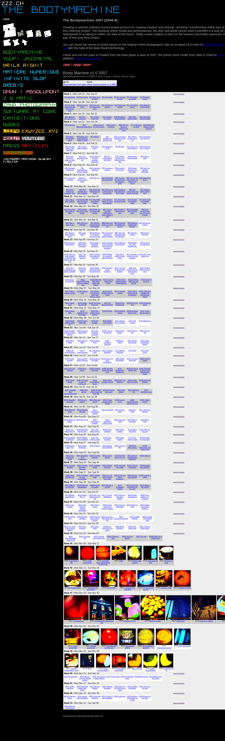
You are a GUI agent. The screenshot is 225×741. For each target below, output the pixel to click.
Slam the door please (70, 707)
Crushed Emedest (108, 351)
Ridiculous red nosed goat (145, 448)
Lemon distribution (107, 496)
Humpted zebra (147, 304)
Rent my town (71, 410)
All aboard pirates (107, 304)
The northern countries (95, 332)
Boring (96, 136)
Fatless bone (96, 341)
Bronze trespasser (91, 647)
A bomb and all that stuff (148, 518)
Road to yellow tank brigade (132, 224)
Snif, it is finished (121, 381)
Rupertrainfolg (78, 621)
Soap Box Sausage (95, 169)
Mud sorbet (70, 341)
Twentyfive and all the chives (95, 201)
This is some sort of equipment (132, 293)
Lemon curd (121, 401)
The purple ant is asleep (94, 313)
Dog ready (121, 341)
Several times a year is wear (145, 269)
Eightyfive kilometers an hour (95, 191)
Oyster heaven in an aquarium (132, 170)
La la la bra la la (112, 126)
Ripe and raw (137, 668)
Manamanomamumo (84, 127)
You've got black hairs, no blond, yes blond (132, 180)
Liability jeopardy (136, 517)
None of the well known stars (120, 688)
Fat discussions (132, 446)
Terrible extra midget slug (145, 191)
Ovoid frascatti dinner (103, 669)
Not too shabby (96, 687)
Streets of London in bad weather (132, 256)
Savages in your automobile (83, 477)
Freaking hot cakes (120, 466)
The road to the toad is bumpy (70, 528)
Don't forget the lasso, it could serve (70, 159)
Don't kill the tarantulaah (120, 669)
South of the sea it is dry (98, 126)
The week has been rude (120, 200)
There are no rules (137, 126)
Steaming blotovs (146, 381)
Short (89, 668)
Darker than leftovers (107, 446)
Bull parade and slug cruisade (82, 191)
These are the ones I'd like (107, 401)
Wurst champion (120, 527)
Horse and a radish (96, 98)
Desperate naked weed (107, 422)
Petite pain (181, 621)
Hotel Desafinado (69, 476)
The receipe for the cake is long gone (132, 270)
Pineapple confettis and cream (120, 224)
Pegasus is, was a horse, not (83, 382)
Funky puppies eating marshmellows (121, 281)
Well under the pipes (157, 677)
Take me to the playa (145, 106)
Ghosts (109, 311)
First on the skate (133, 420)
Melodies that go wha (83, 430)
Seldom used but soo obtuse (133, 281)
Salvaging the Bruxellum (82, 314)
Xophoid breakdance (83, 486)
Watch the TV (83, 496)
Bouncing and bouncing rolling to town (82, 138)
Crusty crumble (70, 359)
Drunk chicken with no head (107, 293)
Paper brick (115, 676)
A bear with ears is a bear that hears (82, 201)
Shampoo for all (109, 147)
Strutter (97, 446)
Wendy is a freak (109, 486)
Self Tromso (133, 322)
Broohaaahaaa (75, 588)
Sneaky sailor (121, 410)
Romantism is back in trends (82, 171)
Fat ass (143, 536)
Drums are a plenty (146, 224)
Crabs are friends (82, 304)
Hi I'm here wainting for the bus (120, 138)
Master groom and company (145, 506)
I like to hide (146, 157)
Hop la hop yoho (83, 106)
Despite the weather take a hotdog (107, 256)
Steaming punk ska (71, 401)
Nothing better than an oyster (132, 698)
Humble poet (96, 476)
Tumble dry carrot (108, 118)
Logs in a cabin (147, 476)
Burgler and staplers (145, 466)
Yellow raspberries (73, 647)
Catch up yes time (83, 224)
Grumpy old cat (129, 621)
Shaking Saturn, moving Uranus (70, 332)
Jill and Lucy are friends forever (85, 678)
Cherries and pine (95, 369)
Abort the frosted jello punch (83, 688)
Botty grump (83, 97)
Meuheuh (147, 321)
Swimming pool (146, 392)
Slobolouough (82, 352)
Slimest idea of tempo (120, 322)
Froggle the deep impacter (83, 467)
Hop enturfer (82, 527)
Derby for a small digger (156, 537)
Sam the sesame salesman (145, 170)
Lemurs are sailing (129, 647)
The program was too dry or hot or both (145, 212)
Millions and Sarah (70, 486)
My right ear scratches (132, 157)
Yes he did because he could (107, 477)
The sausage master (82, 269)
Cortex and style (70, 687)
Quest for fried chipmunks (83, 457)
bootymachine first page (74, 84)
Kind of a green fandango (121, 477)
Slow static (109, 97)
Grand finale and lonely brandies (107, 506)
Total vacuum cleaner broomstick (82, 507)
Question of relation (71, 438)
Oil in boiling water (132, 118)
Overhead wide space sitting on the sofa (103, 562)
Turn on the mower (108, 331)
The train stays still (133, 359)
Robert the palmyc (109, 106)
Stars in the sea (83, 410)
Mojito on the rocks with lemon (95, 211)
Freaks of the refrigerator (92, 588)
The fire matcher (96, 456)
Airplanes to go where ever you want (94, 234)
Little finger (146, 351)
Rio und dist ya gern (121, 98)
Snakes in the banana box (120, 211)
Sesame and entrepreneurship (70, 392)
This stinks (84, 391)
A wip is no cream (206, 621)
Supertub (109, 410)
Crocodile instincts (96, 697)
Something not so (134, 106)
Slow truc (71, 125)
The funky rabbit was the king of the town (69, 107)
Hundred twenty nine (133, 312)
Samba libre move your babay (82, 211)
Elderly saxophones (70, 496)
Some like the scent (145, 312)
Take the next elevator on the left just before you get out (69, 257)
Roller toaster (120, 430)
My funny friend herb (133, 369)
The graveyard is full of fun (107, 158)
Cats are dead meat (83, 331)
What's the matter (145, 486)
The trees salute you (146, 255)
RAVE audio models (87, 58)
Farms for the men (146, 697)
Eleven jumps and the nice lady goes (94, 269)
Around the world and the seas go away (120, 180)
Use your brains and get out (94, 497)
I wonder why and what (129, 588)
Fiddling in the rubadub (82, 438)
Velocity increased (133, 466)
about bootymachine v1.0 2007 (101, 84)
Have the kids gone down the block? (97, 282)
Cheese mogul (121, 312)
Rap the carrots (133, 233)
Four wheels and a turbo (82, 179)
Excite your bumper (70, 280)
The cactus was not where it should (132, 191)
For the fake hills (83, 322)
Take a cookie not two (69, 292)
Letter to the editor (95, 359)
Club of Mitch (83, 341)
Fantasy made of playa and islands (107, 201)
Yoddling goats (96, 466)
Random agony (145, 98)
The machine (82, 118)
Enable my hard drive (145, 438)
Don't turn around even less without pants (95, 294)
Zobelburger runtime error (107, 139)
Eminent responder (120, 506)
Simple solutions (120, 351)
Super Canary (83, 401)
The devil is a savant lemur (99, 677)
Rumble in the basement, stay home (119, 191)
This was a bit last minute (120, 118)
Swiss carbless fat (87, 561)
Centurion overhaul (107, 343)
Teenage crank (122, 420)
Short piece (96, 147)
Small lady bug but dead (107, 179)
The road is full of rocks (145, 118)
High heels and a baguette (82, 244)
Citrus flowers (120, 438)
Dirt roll (147, 455)
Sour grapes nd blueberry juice (69, 191)
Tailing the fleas (133, 430)
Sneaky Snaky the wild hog (107, 370)
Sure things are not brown (107, 528)
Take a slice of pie (70, 224)
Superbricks (72, 676)
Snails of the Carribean (107, 697)
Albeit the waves (71, 420)
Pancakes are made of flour (70, 211)
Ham (134, 350)
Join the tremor (129, 537)
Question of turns (71, 466)
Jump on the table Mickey (120, 497)
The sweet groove (95, 430)
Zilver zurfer (96, 527)
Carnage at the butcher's (108, 269)
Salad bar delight (120, 359)
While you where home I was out (148, 126)
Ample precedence (132, 496)
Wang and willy (155, 621)
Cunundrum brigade (94, 422)
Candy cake (71, 304)
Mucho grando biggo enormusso (95, 224)
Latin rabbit (83, 233)
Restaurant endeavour (120, 371)
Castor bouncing (95, 118)
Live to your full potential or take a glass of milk (107, 213)
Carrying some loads (145, 527)
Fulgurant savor (72, 697)
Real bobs (83, 369)
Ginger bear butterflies (82, 697)
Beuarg (121, 146)
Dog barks (133, 410)
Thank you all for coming (145, 147)
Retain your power (132, 341)
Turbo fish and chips (132, 381)
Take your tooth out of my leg (107, 224)
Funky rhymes (70, 506)
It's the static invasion (82, 147)
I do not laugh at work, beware (119, 269)
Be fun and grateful (132, 476)
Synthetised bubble (94, 412)
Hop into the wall (146, 687)
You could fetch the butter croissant (70, 269)
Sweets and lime (184, 588)
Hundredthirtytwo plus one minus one (82, 283)
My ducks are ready (109, 391)
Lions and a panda (71, 179)
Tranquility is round (94, 383)
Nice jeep (84, 420)
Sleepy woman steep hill (132, 138)
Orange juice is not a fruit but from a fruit (119, 159)
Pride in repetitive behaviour (95, 244)
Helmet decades (108, 466)
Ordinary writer (166, 588)
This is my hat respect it (132, 147)
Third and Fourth (121, 106)
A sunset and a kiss (120, 169)
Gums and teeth (184, 646)
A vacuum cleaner (109, 169)
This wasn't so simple (133, 98)
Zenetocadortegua (121, 518)
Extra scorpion (108, 438)
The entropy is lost (95, 438)
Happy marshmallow (150, 669)
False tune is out (147, 179)
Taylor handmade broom (145, 342)
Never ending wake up (70, 322)
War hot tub (143, 676)
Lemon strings (108, 456)
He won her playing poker (132, 201)
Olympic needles (83, 517)
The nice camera (71, 369)
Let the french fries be (82, 359)
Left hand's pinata (70, 351)
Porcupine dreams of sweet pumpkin (107, 234)
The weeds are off (70, 430)
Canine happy (146, 359)
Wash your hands (107, 322)
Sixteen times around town (70, 234)
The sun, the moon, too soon (94, 107)
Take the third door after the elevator (120, 234)
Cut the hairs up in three (109, 281)
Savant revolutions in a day (71, 669)
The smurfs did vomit (70, 457)
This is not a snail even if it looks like (107, 191)
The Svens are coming (148, 588)
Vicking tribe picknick (137, 561)
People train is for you (119, 456)
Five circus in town (132, 438)
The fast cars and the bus (110, 647)
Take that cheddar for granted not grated (146, 294)
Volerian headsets (108, 687)
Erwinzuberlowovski (164, 648)
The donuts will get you (82, 158)
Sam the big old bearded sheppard (95, 159)
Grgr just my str (96, 401)
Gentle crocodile (95, 486)
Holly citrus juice (132, 527)
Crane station (120, 331)
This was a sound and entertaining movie (145, 371)
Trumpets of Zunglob (70, 169)
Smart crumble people (107, 381)
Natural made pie (70, 446)
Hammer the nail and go (70, 118)
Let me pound (121, 292)
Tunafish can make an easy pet (95, 256)
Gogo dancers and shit (148, 647)
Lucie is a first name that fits (107, 518)
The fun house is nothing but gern (123, 127)
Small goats (71, 381)
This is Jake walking (70, 200)
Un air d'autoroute (119, 304)
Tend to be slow (147, 280)
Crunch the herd (145, 233)
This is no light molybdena (108, 360)
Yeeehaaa (71, 97)
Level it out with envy (145, 243)
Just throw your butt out (145, 137)
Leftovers (122, 696)
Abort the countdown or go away (132, 487)
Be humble (95, 322)
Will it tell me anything (120, 243)
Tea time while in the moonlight (70, 148)
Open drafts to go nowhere (145, 497)
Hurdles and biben (133, 687)
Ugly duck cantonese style (145, 201)
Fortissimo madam (120, 488)
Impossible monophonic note (133, 211)
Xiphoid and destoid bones (95, 518)
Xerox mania (96, 506)
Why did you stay (146, 430)
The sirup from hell (96, 304)
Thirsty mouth (146, 401)
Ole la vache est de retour (120, 256)
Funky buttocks (108, 430)
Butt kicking (122, 391)
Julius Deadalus (83, 446)
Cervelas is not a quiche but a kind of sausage (107, 245)
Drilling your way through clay (132, 244)
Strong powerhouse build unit (132, 457)
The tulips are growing (82, 256)
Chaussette (111, 588)
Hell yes (96, 178)
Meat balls (146, 420)
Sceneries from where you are (132, 402)
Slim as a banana (146, 410)
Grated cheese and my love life (96, 392)
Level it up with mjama (70, 243)
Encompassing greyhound (70, 539)
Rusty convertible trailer (70, 138)
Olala (121, 561)
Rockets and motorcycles (99, 537)
